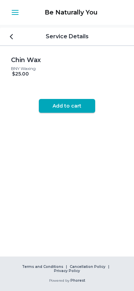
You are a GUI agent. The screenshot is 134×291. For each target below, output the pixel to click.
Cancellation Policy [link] (87, 267)
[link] (71, 12)
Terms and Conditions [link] (42, 267)
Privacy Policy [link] (67, 271)
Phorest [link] (77, 281)
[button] (15, 12)
